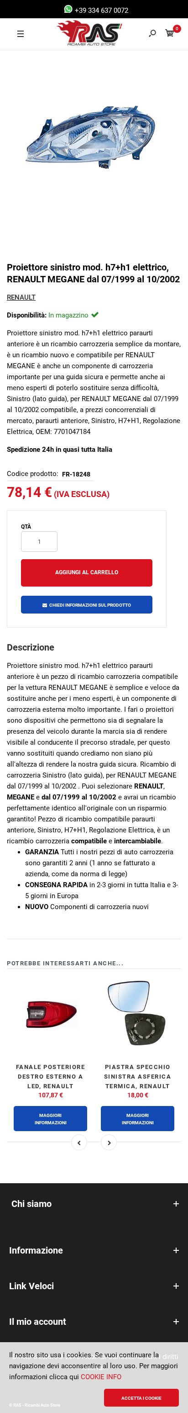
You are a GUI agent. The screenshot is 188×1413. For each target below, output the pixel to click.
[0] (169, 34)
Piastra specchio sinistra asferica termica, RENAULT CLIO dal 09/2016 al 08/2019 (138, 1086)
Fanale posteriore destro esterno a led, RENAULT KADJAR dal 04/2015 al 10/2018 (50, 1086)
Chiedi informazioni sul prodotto (90, 605)
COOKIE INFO (101, 1377)
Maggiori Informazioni (51, 1119)
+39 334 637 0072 (100, 10)
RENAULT (21, 297)
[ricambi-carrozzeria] (81, 34)
